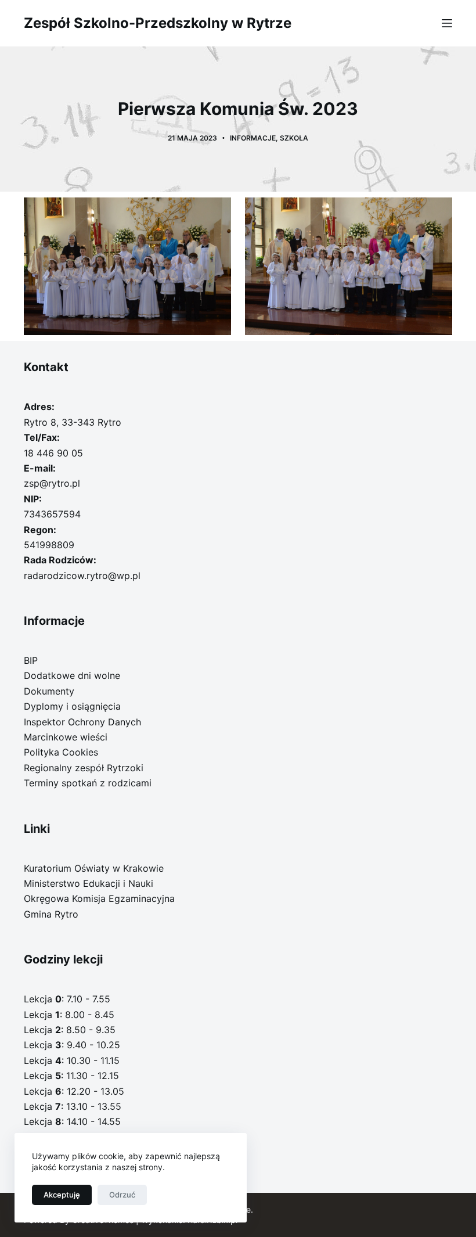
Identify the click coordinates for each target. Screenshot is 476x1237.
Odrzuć (122, 1194)
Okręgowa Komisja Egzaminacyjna (99, 898)
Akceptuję (62, 1194)
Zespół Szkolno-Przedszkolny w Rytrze (157, 23)
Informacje (253, 138)
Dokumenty (49, 691)
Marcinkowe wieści (65, 737)
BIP (31, 660)
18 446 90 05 (53, 453)
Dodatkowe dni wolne (72, 675)
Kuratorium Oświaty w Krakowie (94, 868)
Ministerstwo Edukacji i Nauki (88, 883)
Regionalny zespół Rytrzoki (83, 768)
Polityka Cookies (61, 752)
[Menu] (447, 23)
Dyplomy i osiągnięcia (72, 706)
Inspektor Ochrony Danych (82, 722)
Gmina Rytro (51, 914)
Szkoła (294, 138)
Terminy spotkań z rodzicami (88, 783)
